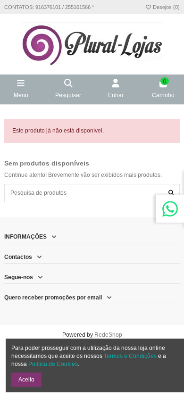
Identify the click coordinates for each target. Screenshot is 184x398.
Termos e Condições (130, 356)
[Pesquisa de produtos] (171, 193)
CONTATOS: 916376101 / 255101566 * (49, 7)
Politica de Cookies (53, 364)
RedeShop (108, 335)
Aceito (26, 379)
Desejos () (165, 7)
